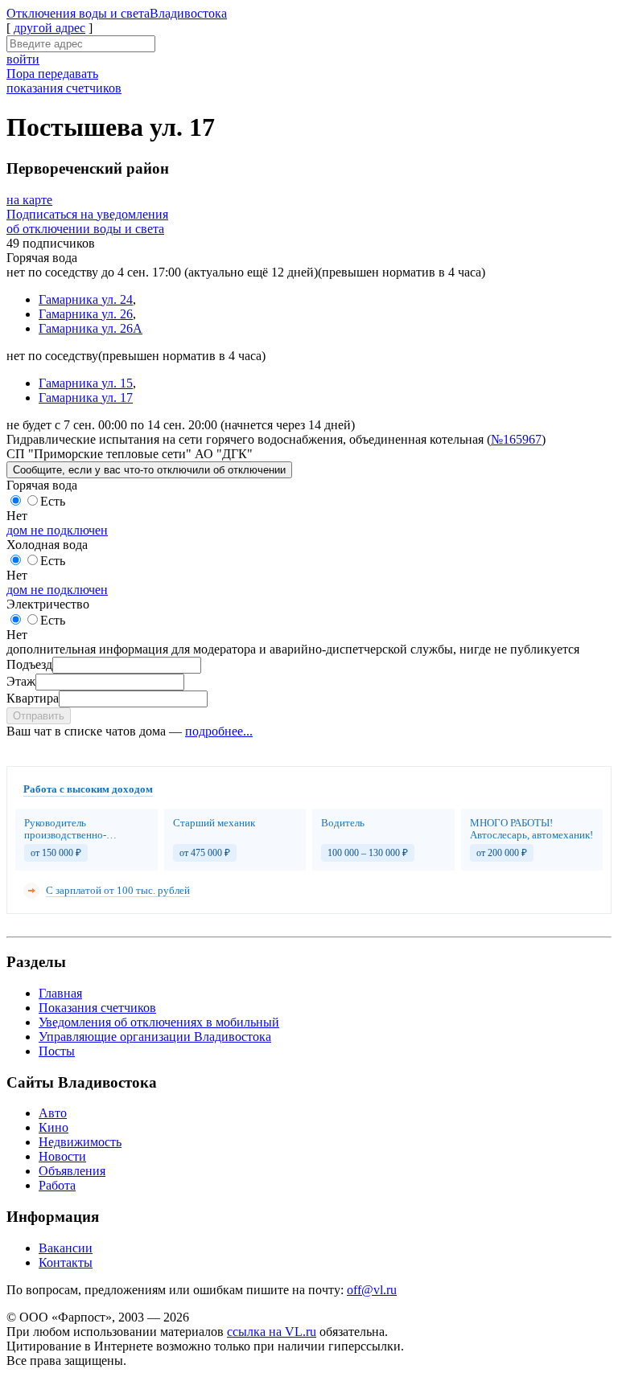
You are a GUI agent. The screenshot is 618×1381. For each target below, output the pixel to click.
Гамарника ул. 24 (86, 299)
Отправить (38, 716)
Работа (57, 1185)
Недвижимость (80, 1142)
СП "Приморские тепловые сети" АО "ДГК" (129, 454)
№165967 (516, 439)
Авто (53, 1113)
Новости (62, 1156)
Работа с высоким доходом (88, 789)
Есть (52, 501)
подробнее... (219, 731)
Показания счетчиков (97, 1007)
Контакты (66, 1262)
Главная (60, 993)
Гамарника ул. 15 (86, 383)
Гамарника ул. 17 (86, 397)
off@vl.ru (372, 1290)
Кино (53, 1127)
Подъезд (29, 664)
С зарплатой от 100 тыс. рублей (118, 890)
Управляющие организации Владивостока (155, 1036)
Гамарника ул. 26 (86, 314)
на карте (29, 200)
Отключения (116, 13)
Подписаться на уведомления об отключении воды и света (87, 221)
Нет (16, 515)
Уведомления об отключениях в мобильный (159, 1022)
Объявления (72, 1171)
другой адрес (49, 28)
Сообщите (149, 470)
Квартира (32, 698)
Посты (57, 1051)
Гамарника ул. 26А (90, 328)
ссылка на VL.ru (271, 1331)
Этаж (20, 681)
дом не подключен (57, 530)
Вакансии (66, 1248)
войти (22, 59)
